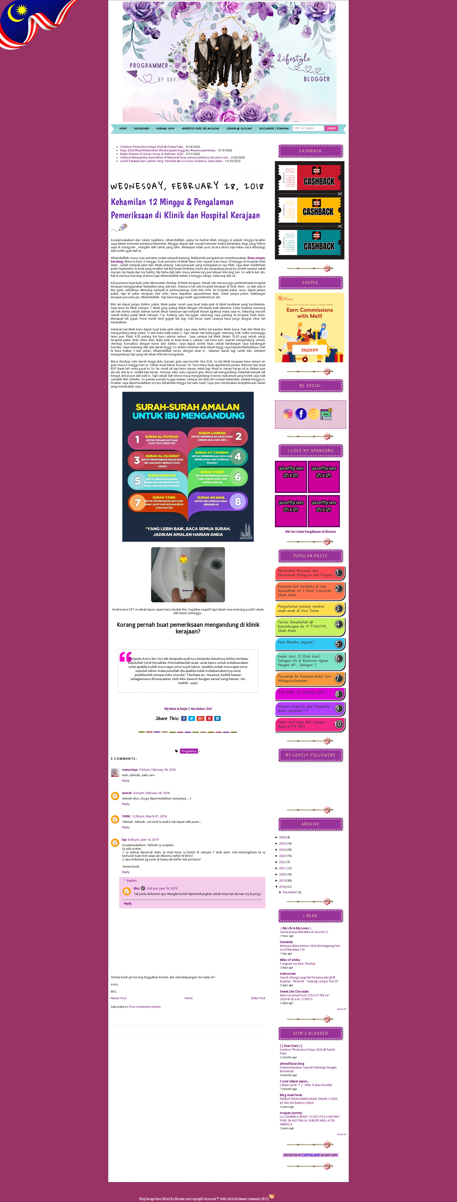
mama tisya (130, 769)
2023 (282, 856)
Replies (132, 880)
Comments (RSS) (258, 1199)
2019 (282, 880)
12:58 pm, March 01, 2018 (149, 816)
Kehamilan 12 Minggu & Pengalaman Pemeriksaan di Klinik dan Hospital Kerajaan (185, 208)
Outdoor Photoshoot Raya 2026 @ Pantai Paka (151, 147)
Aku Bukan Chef (201, 708)
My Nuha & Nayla (176, 708)
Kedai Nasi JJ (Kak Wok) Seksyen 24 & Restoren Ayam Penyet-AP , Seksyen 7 (303, 661)
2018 (282, 887)
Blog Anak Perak (291, 1095)
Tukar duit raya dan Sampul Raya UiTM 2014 (301, 724)
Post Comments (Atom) (145, 1006)
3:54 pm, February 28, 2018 (157, 769)
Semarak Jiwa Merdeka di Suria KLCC (304, 932)
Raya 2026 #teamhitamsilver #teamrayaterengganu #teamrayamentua (167, 150)
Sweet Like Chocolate (294, 991)
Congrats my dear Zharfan (297, 963)
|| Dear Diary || (291, 1046)
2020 (282, 874)
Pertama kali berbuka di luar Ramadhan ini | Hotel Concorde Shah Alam (304, 591)
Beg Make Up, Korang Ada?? (302, 692)
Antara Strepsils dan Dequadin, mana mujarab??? (304, 709)
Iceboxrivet (288, 973)
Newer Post (118, 998)
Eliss (136, 888)
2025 (282, 843)
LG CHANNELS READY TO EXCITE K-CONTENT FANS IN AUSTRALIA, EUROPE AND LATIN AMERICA (310, 1120)
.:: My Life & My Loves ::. (296, 928)
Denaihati (286, 942)
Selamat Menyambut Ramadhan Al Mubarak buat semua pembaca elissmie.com (174, 157)
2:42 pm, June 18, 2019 (162, 888)
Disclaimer (240, 1199)
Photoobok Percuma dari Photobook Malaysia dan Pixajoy (305, 573)
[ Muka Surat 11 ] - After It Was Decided (306, 1085)
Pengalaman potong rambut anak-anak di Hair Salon (301, 609)
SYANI (126, 816)
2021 (282, 868)
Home (189, 998)
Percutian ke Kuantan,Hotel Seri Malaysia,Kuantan (305, 679)
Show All (341, 1009)
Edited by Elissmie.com (176, 1199)
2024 (282, 849)
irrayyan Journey (291, 1113)
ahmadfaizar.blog (292, 1063)
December (290, 892)
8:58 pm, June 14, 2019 (143, 839)
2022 (282, 862)
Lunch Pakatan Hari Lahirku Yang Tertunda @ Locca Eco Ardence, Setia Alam (171, 161)
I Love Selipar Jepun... (294, 1081)
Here (158, 1199)
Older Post (258, 998)
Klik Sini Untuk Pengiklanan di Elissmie (310, 531)
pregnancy (189, 751)
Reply (125, 780)
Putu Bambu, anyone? (296, 642)
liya (124, 839)
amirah (127, 793)
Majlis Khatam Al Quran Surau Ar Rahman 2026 (151, 154)
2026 (282, 837)
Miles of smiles (290, 960)
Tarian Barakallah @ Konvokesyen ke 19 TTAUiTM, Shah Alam (302, 626)
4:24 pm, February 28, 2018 (151, 793)
